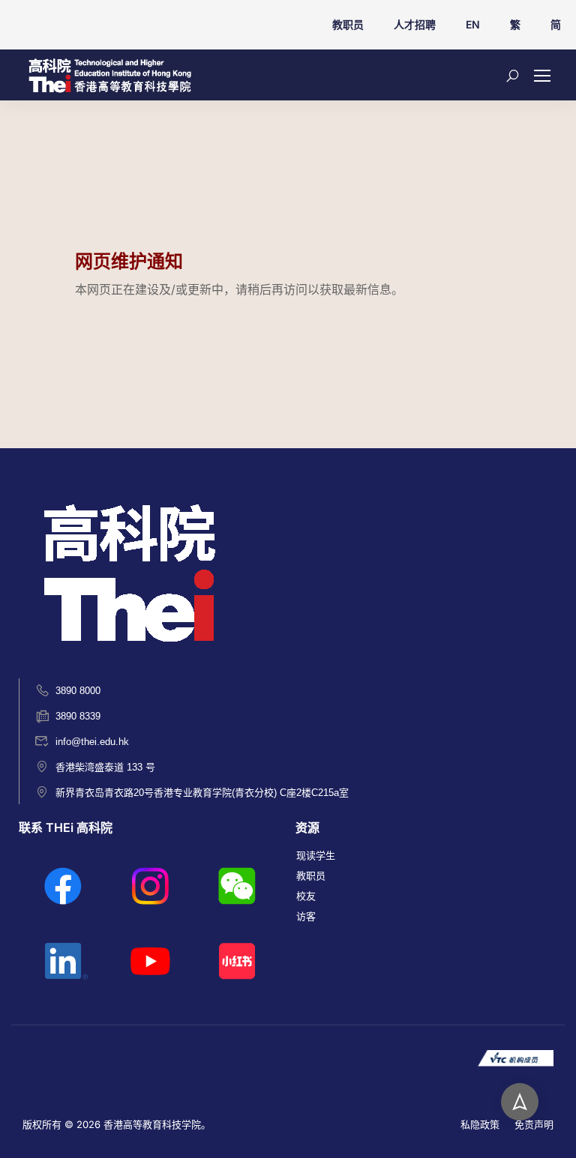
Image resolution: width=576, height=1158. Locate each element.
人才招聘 (415, 24)
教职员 (348, 24)
